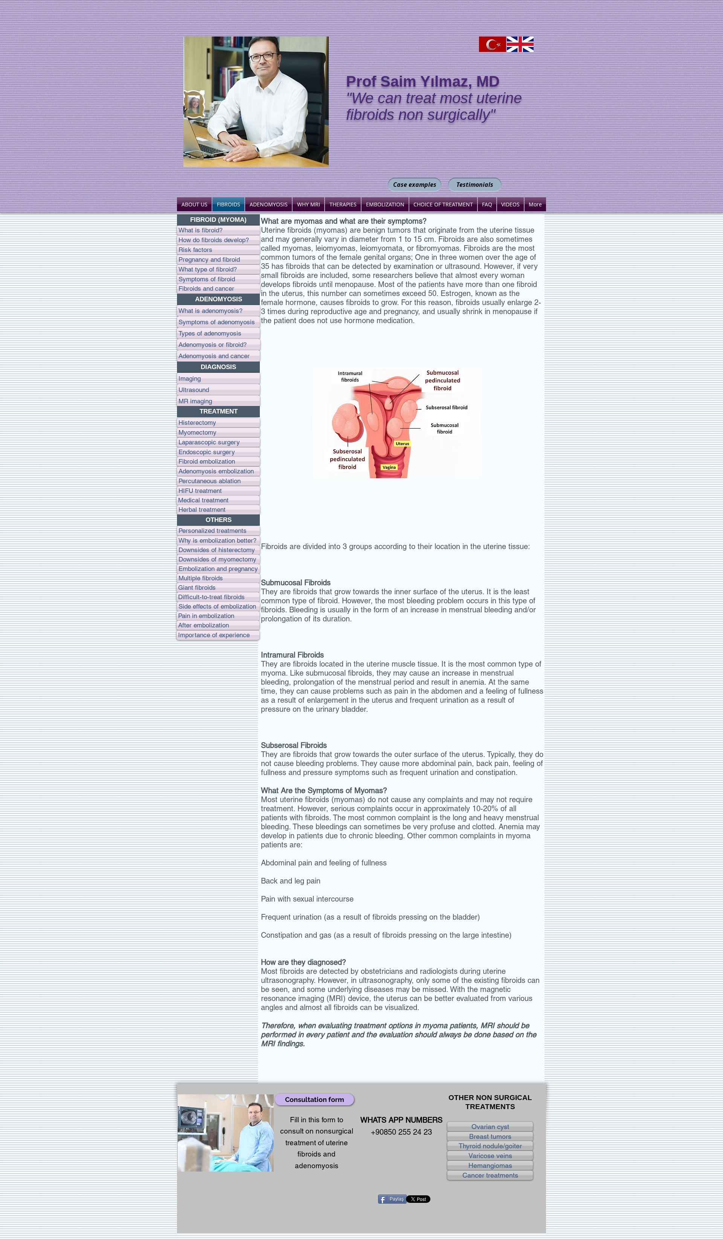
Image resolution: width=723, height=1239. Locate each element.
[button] (218, 220)
